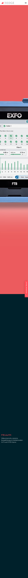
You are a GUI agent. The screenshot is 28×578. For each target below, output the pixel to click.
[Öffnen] (26, 3)
